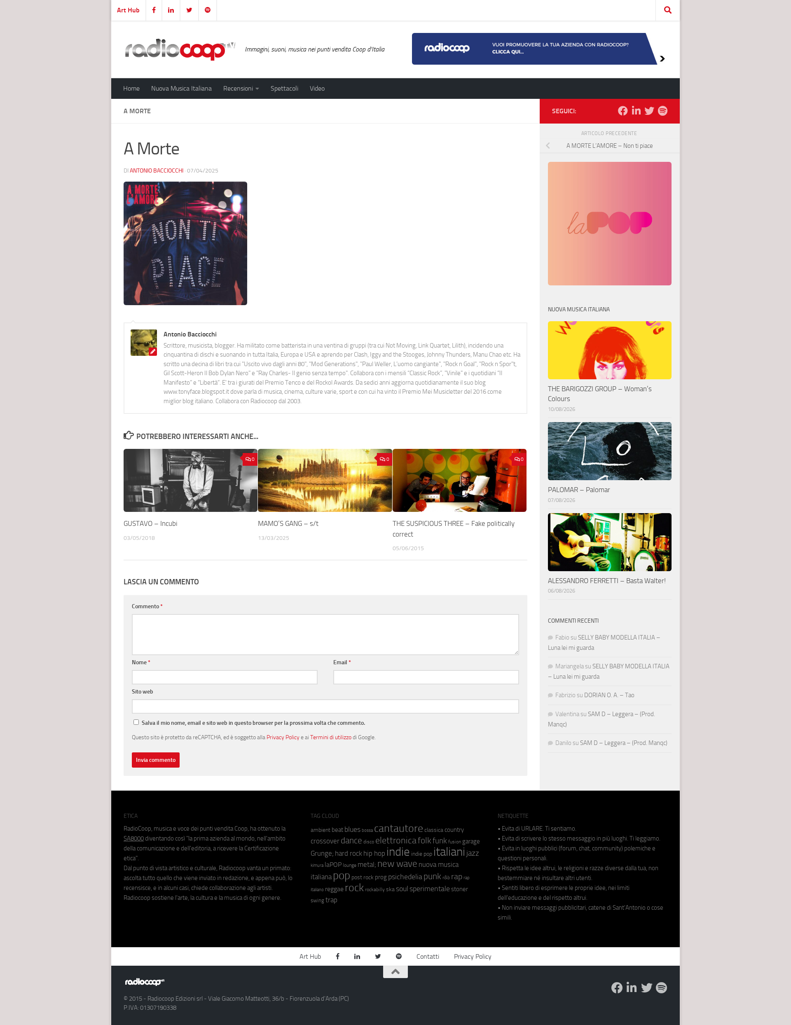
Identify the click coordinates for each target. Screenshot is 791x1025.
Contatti (428, 956)
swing (317, 900)
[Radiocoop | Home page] (180, 49)
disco (368, 842)
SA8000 (134, 838)
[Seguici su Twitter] (649, 111)
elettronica (396, 840)
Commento (147, 606)
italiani (449, 852)
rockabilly (375, 889)
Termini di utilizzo (330, 737)
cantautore (398, 828)
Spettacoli (284, 88)
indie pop (421, 853)
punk (432, 876)
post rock (362, 877)
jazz (472, 853)
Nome (141, 662)
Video (317, 88)
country (454, 830)
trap (331, 900)
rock (354, 887)
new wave (397, 863)
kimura (317, 865)
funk (440, 840)
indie (398, 852)
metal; (367, 865)
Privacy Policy (283, 737)
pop (341, 875)
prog (381, 877)
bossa (367, 830)
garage (471, 841)
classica (433, 830)
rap (456, 876)
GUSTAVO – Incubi (151, 523)
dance (351, 840)
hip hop (374, 853)
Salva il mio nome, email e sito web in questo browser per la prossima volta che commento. (253, 722)
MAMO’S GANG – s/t (288, 523)
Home (131, 88)
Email (342, 662)
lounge (349, 865)
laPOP (333, 865)
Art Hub (128, 10)
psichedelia (405, 876)
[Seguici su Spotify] (662, 111)
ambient (320, 830)
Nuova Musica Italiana (181, 88)
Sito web (142, 691)
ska (390, 889)
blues (352, 829)
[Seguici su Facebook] (623, 111)
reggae (334, 889)
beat (337, 830)
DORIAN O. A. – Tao (609, 695)
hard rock (348, 853)
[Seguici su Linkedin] (636, 111)
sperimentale (430, 888)
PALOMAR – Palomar (579, 490)
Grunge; (322, 853)
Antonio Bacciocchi (156, 170)
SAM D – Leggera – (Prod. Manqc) (623, 743)
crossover (325, 841)
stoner (459, 889)
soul (402, 888)
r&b (446, 877)
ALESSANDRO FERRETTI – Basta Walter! (607, 581)
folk (424, 840)
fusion (454, 841)
